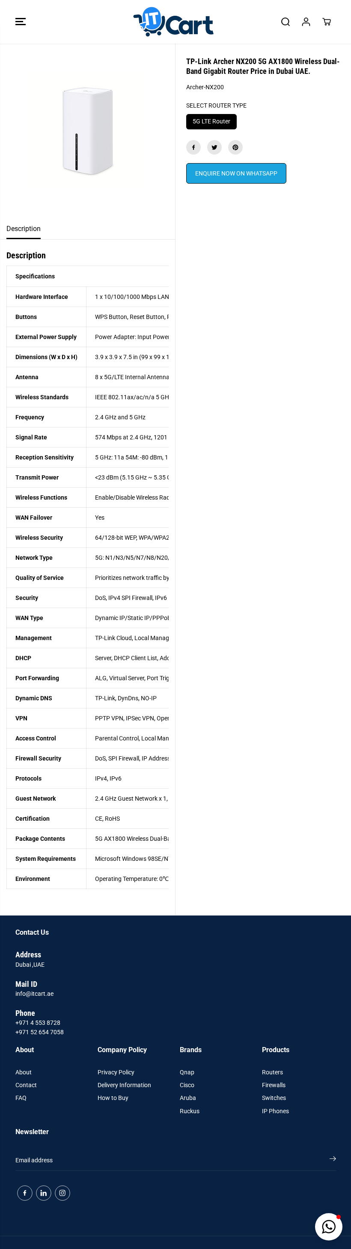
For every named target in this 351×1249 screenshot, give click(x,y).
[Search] (285, 21)
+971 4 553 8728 (37, 1022)
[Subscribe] (333, 1160)
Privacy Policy (116, 1072)
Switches (274, 1097)
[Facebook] (193, 147)
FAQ (21, 1097)
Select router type (216, 105)
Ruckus (189, 1111)
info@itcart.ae (34, 993)
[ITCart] (173, 21)
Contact (26, 1085)
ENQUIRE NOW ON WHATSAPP (236, 173)
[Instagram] (62, 1193)
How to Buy (113, 1097)
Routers (272, 1072)
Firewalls (274, 1085)
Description (23, 229)
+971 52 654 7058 (39, 1032)
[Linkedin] (43, 1193)
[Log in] (306, 21)
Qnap (187, 1072)
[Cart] (326, 21)
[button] (20, 22)
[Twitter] (214, 147)
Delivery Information (124, 1085)
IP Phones (275, 1111)
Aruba (188, 1097)
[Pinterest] (235, 147)
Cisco (187, 1085)
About (23, 1072)
